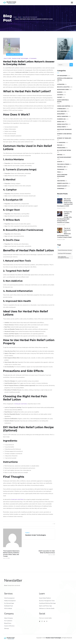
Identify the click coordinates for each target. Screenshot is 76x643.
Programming (61, 147)
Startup (59, 161)
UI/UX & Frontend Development (62, 175)
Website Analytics (62, 183)
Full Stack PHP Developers (64, 253)
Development (61, 114)
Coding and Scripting (63, 106)
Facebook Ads (61, 119)
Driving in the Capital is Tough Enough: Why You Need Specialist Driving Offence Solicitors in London (64, 217)
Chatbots (60, 94)
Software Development (64, 157)
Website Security (62, 186)
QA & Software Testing (64, 150)
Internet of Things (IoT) (64, 138)
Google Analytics (62, 124)
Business (59, 92)
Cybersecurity (61, 108)
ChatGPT (59, 97)
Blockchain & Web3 (63, 89)
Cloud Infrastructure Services (65, 250)
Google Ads (60, 121)
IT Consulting (61, 142)
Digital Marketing (62, 116)
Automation (60, 84)
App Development (62, 75)
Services (59, 154)
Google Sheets (61, 127)
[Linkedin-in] (44, 621)
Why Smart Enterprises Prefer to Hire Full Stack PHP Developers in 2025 (65, 202)
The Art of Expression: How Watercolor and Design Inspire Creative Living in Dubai (64, 233)
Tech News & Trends (63, 164)
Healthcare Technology (30, 17)
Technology (60, 169)
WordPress (60, 188)
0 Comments (32, 58)
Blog (19, 17)
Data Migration (61, 111)
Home (14, 17)
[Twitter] (39, 621)
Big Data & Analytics (63, 87)
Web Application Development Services (63, 257)
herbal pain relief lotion (21, 404)
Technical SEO (61, 167)
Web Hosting (61, 180)
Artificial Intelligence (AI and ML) (64, 79)
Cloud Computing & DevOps (63, 100)
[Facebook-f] (42, 621)
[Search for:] (65, 65)
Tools (59, 172)
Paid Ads (59, 145)
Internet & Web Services (64, 133)
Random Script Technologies (20, 58)
